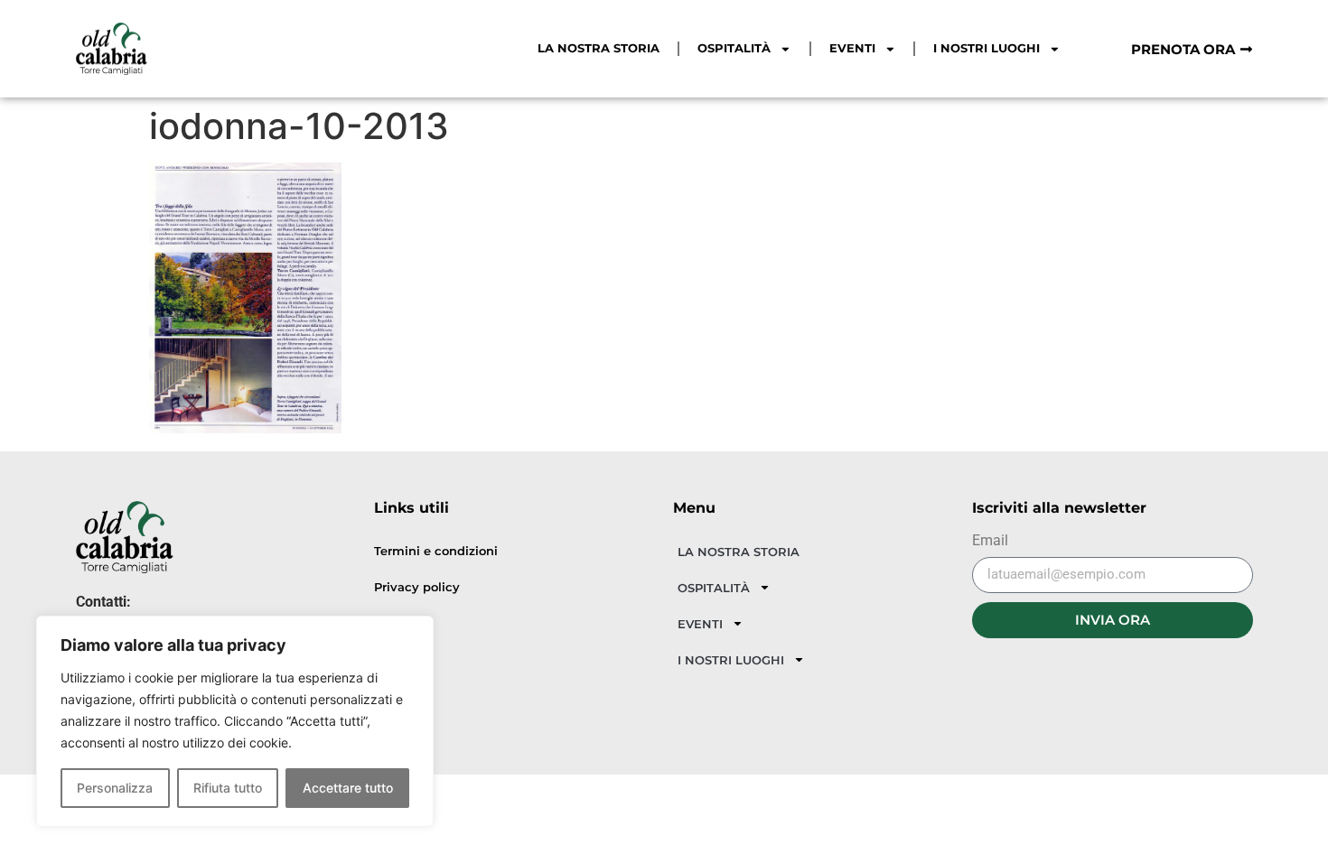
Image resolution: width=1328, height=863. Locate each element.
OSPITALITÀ (734, 48)
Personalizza (115, 787)
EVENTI (852, 48)
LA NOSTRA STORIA (598, 48)
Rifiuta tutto (227, 787)
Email (990, 541)
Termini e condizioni (436, 551)
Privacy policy (417, 587)
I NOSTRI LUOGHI (986, 48)
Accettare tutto (348, 787)
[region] (235, 721)
